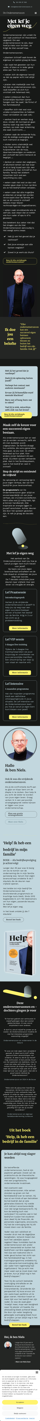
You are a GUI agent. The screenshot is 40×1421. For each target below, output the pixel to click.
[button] (37, 1372)
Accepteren (20, 1402)
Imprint (32, 1418)
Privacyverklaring (22, 1418)
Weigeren (20, 1408)
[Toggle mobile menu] (36, 13)
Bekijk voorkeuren (20, 1413)
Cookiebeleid (10, 1418)
